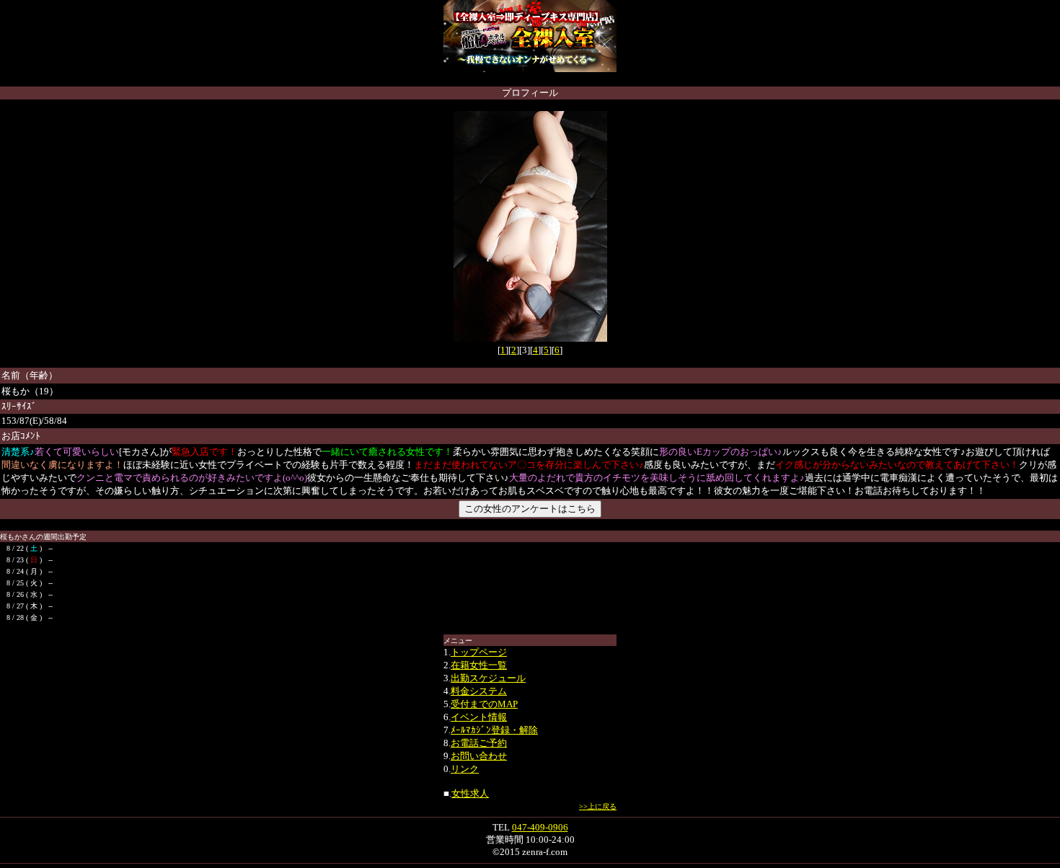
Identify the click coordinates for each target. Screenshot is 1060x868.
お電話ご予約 (479, 743)
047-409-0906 (540, 827)
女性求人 (470, 793)
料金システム (479, 691)
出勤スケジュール (488, 678)
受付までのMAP (484, 704)
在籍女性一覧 (479, 665)
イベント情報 (479, 717)
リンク (465, 768)
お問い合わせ (479, 755)
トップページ (479, 652)
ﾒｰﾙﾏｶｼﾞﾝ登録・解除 (494, 730)
